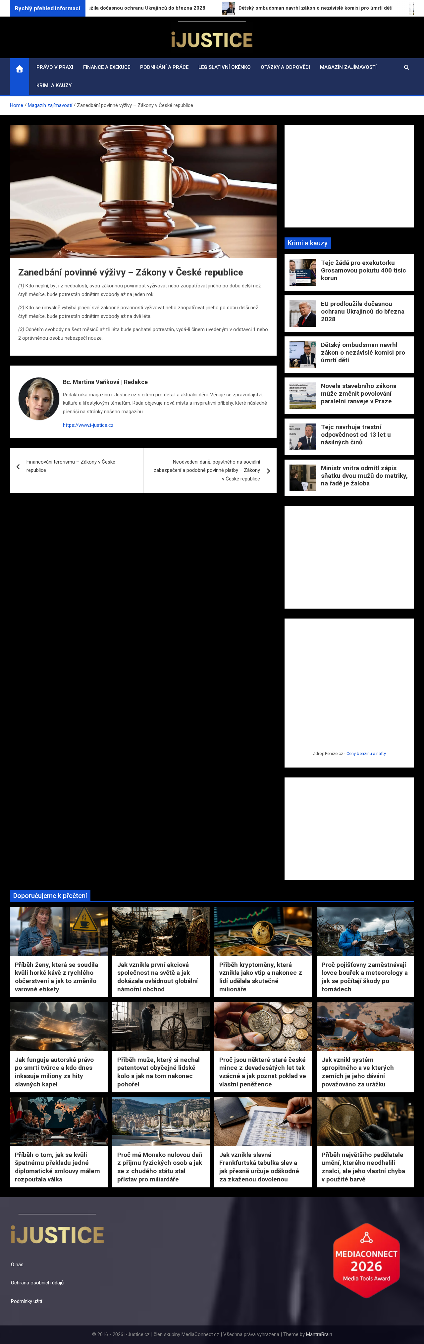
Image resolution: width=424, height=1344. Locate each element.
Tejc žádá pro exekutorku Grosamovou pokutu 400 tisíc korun (363, 270)
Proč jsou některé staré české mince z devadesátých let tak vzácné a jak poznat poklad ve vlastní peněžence (262, 1072)
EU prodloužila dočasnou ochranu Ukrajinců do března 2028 (362, 311)
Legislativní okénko (224, 67)
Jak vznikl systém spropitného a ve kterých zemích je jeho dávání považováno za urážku (358, 1072)
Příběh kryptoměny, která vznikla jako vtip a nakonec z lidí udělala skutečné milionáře (260, 977)
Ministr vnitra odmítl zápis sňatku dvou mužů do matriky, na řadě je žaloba (364, 475)
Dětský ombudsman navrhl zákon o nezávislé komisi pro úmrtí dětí (363, 352)
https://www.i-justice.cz (88, 425)
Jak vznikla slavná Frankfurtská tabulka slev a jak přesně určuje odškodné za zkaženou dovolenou (259, 1167)
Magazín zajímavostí (348, 67)
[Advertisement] (349, 176)
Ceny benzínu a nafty (366, 753)
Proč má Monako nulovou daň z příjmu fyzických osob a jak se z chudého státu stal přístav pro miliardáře (159, 1167)
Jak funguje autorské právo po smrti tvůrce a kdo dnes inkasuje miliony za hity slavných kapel (54, 1072)
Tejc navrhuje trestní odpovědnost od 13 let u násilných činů (356, 434)
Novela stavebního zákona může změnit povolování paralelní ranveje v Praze (359, 393)
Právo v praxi (54, 67)
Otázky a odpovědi (285, 67)
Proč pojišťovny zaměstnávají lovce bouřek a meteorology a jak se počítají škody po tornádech (365, 977)
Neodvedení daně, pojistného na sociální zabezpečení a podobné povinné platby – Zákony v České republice (207, 470)
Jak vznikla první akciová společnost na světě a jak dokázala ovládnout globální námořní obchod (157, 977)
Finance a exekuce (106, 67)
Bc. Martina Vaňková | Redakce (105, 381)
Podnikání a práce (164, 67)
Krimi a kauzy (54, 85)
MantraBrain (319, 1334)
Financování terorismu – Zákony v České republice (70, 466)
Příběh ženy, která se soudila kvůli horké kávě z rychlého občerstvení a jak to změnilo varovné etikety (56, 977)
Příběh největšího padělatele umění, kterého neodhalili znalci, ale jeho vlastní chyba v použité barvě (363, 1167)
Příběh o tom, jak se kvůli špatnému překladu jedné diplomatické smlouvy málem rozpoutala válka (57, 1167)
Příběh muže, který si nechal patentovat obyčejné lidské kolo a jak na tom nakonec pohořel (158, 1072)
